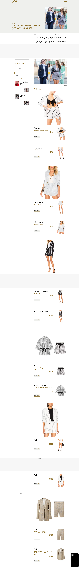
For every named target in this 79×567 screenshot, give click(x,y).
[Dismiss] (77, 554)
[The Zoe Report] (13, 1)
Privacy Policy (16, 75)
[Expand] (72, 554)
